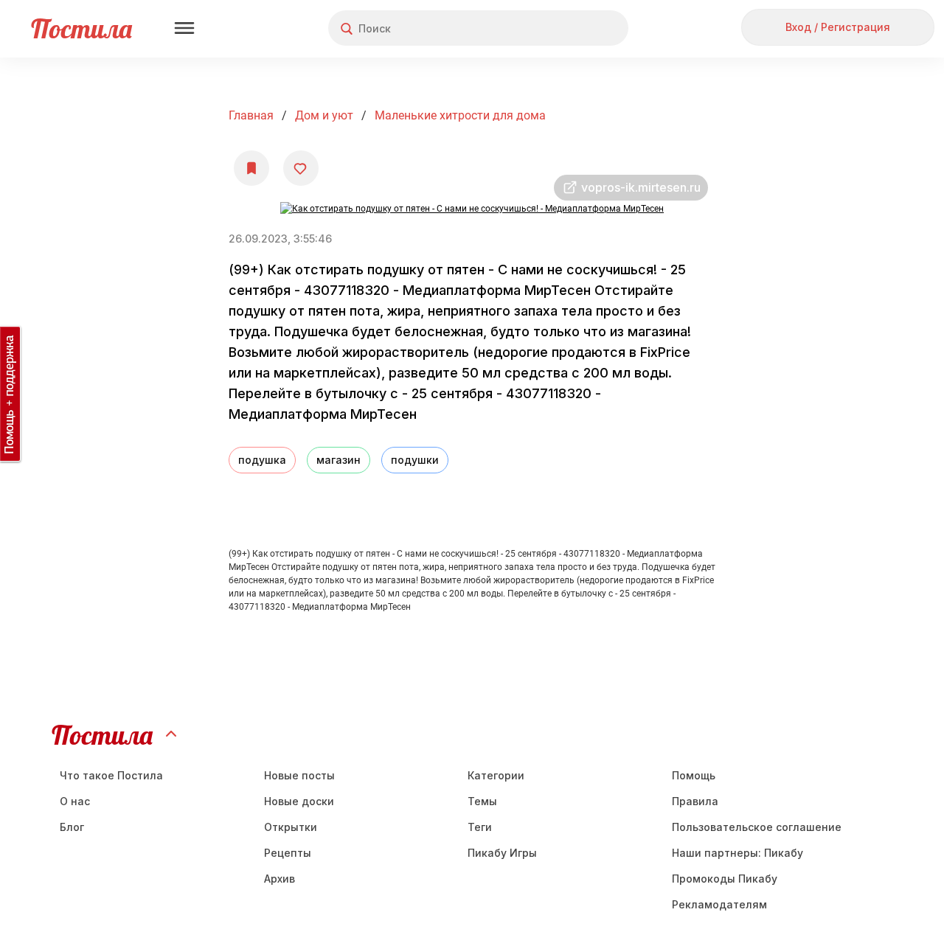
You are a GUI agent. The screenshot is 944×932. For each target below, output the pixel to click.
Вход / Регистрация (837, 27)
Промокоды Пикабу (724, 878)
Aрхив (279, 878)
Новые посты (299, 775)
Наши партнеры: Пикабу (737, 852)
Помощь (693, 775)
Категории (496, 775)
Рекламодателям (719, 904)
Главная (251, 115)
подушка (262, 459)
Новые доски (299, 801)
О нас (75, 801)
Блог (72, 827)
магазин (338, 459)
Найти (561, 28)
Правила (695, 801)
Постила (81, 28)
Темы (482, 801)
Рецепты (287, 852)
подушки (415, 459)
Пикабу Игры (502, 852)
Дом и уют (324, 115)
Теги (480, 827)
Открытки (290, 827)
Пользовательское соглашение (756, 827)
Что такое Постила (111, 775)
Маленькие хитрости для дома (460, 115)
